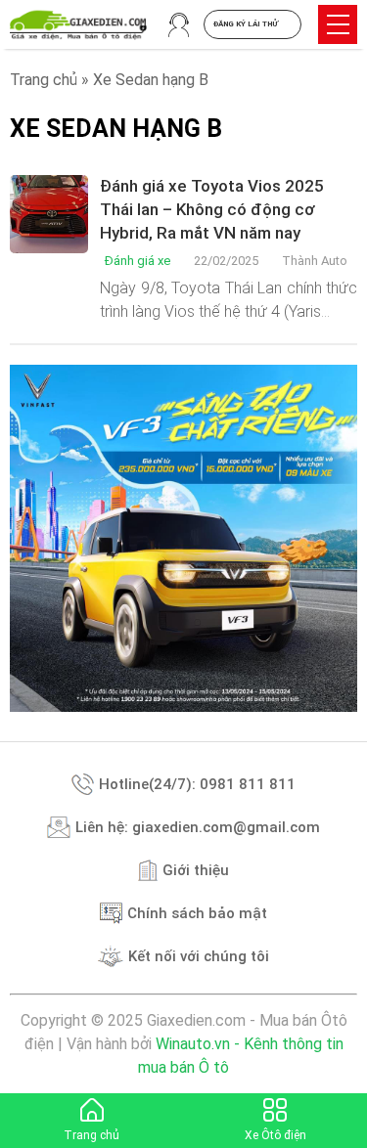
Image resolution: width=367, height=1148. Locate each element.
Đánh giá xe (137, 260)
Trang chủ (43, 79)
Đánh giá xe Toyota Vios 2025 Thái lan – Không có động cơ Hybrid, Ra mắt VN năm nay (212, 209)
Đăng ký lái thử (246, 24)
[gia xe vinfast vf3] (183, 538)
